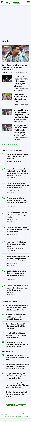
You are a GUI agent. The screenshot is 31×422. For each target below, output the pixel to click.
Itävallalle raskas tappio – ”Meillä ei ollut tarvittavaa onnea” (20, 98)
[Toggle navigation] (28, 2)
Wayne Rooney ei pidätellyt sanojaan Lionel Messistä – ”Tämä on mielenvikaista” (15, 67)
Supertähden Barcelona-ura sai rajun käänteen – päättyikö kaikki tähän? (17, 156)
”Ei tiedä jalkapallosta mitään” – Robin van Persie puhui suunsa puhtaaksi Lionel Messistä (17, 308)
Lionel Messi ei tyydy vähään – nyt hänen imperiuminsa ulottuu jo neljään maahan (18, 229)
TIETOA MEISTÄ (5, 416)
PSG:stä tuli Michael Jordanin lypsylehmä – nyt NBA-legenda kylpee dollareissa (16, 335)
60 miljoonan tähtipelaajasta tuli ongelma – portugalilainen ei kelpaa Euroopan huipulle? (18, 259)
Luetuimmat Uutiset (9, 351)
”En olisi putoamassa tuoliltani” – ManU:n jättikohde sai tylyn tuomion (18, 215)
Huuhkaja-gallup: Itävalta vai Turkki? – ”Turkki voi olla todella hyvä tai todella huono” (21, 130)
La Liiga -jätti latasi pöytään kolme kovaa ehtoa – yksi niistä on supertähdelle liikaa (18, 186)
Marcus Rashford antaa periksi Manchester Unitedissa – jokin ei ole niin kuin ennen (17, 288)
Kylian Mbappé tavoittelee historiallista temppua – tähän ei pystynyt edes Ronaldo (17, 344)
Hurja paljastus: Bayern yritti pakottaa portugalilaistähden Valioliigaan (15, 326)
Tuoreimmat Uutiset (9, 301)
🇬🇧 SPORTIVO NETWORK (15, 416)
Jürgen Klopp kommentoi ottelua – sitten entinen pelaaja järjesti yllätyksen (21, 81)
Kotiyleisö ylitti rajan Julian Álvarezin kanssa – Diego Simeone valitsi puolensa (16, 273)
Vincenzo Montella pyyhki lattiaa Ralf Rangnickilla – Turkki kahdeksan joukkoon (21, 113)
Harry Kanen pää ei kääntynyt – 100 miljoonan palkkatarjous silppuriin (17, 244)
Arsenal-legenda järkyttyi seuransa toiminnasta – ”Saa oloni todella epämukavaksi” (17, 200)
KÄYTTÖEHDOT (25, 416)
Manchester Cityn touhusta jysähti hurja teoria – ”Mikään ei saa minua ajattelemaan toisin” (18, 171)
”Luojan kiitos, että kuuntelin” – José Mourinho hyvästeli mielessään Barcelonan (16, 317)
